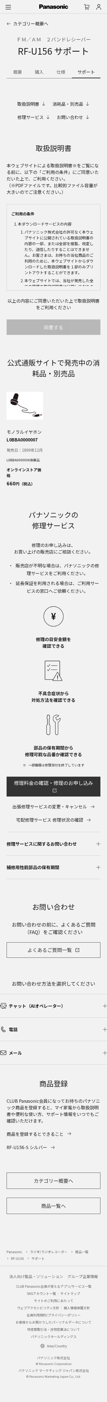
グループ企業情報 (82, 1276)
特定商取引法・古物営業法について (53, 1329)
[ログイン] (99, 7)
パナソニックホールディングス (54, 1336)
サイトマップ (70, 1293)
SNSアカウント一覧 (41, 1293)
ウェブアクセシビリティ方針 (38, 1307)
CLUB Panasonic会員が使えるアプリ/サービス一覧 (53, 1286)
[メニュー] (8, 7)
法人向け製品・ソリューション (36, 1276)
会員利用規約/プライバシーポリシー (54, 1315)
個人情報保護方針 (77, 1307)
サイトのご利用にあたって (53, 1300)
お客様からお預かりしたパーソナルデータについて (53, 1322)
